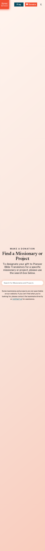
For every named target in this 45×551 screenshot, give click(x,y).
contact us (17, 299)
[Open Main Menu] (41, 5)
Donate (32, 4)
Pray (19, 4)
